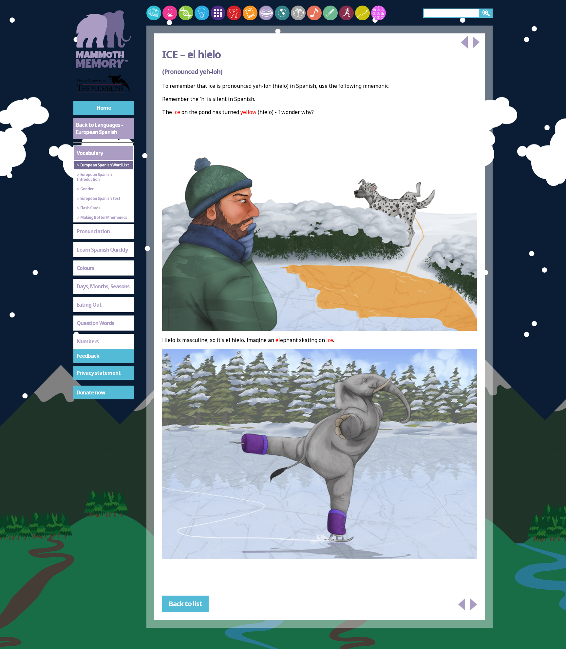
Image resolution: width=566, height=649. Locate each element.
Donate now (91, 392)
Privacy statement (99, 372)
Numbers (88, 341)
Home (104, 107)
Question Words (95, 323)
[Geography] (282, 13)
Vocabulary (90, 153)
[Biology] (186, 13)
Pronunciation (93, 231)
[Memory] (153, 13)
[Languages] (266, 13)
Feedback (88, 355)
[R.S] (298, 13)
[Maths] (218, 13)
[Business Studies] (362, 13)
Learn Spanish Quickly (102, 249)
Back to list (185, 603)
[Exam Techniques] (378, 13)
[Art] (330, 13)
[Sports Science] (346, 13)
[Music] (314, 13)
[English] (250, 13)
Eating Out (89, 304)
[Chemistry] (169, 13)
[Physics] (202, 13)
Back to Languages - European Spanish (99, 128)
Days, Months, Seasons (103, 286)
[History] (234, 13)
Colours (85, 268)
